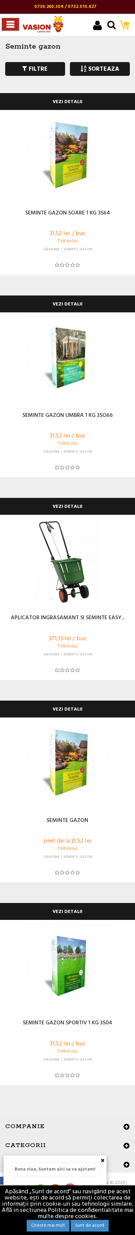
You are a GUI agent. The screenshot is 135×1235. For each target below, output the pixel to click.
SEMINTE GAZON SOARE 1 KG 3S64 (67, 213)
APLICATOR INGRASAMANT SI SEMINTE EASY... (68, 618)
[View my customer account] (97, 26)
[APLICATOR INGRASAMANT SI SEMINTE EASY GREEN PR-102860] (67, 561)
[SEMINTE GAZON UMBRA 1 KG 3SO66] (67, 358)
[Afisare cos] (126, 25)
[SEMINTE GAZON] (67, 764)
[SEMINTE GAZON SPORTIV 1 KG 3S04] (67, 966)
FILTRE (37, 69)
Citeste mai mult (48, 1225)
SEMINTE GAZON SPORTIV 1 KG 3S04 (67, 1023)
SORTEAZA (103, 69)
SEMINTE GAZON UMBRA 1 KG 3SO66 (67, 416)
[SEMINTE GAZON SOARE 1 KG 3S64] (67, 156)
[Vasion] (43, 24)
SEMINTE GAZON (67, 821)
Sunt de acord (89, 1225)
